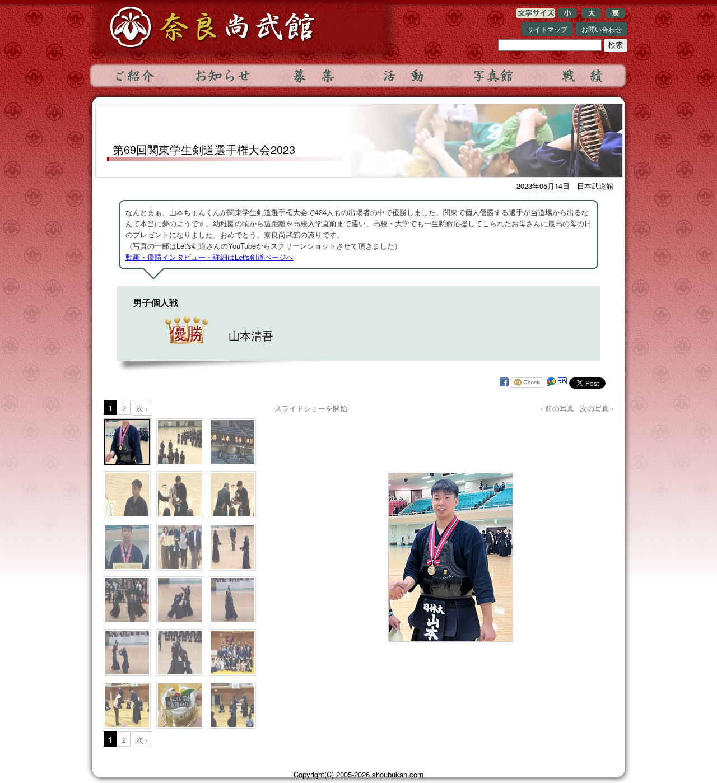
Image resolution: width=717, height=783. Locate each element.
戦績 (582, 76)
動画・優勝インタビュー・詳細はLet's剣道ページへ (209, 256)
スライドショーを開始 (310, 408)
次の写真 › (596, 408)
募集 (313, 76)
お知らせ (223, 76)
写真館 (492, 76)
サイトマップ (547, 29)
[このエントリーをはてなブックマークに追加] (562, 382)
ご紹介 (134, 76)
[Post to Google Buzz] (551, 382)
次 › (142, 408)
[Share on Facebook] (504, 382)
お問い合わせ (601, 29)
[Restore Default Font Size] (615, 15)
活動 (403, 76)
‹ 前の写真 (557, 408)
